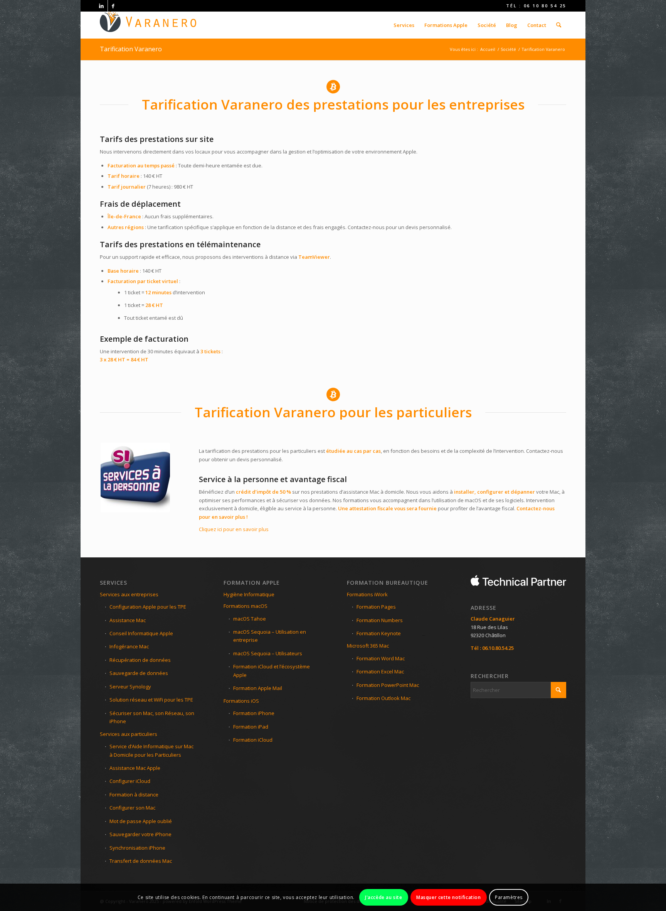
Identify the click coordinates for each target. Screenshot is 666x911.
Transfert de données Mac (140, 860)
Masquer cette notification (448, 897)
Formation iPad (250, 726)
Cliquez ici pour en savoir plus (234, 529)
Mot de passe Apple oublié (140, 821)
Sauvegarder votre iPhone (140, 834)
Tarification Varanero (131, 49)
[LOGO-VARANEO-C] (148, 25)
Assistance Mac (127, 620)
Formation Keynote (379, 633)
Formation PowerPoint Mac (388, 685)
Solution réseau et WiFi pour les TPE (151, 699)
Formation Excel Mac (380, 671)
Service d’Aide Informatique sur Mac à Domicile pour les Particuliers (151, 750)
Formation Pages (376, 606)
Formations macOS (245, 605)
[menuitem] (403, 25)
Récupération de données (140, 659)
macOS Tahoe (249, 618)
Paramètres (509, 897)
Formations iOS (241, 700)
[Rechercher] (558, 25)
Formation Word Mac (381, 658)
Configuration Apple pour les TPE (147, 606)
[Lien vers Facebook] (113, 6)
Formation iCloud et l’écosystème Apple (271, 670)
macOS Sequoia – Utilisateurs (267, 653)
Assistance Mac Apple (134, 767)
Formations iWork (367, 594)
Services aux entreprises (129, 594)
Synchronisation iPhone (137, 847)
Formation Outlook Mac (383, 698)
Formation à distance (133, 794)
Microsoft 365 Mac (368, 645)
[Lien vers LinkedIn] (102, 6)
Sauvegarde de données (138, 673)
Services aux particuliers (128, 733)
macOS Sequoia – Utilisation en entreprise (269, 635)
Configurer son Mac (132, 807)
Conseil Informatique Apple (141, 633)
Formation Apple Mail (257, 688)
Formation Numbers (380, 620)
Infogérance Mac (129, 646)
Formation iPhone (253, 713)
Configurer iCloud (129, 781)
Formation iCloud (252, 739)
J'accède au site (383, 897)
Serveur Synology (130, 686)
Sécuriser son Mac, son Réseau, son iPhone (151, 717)
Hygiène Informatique (249, 594)
